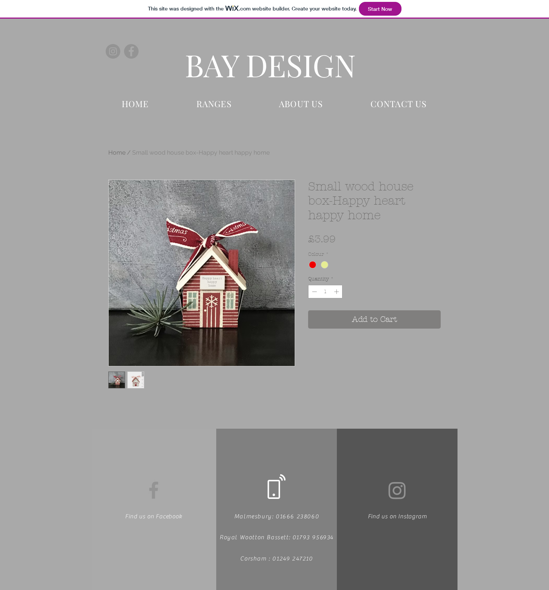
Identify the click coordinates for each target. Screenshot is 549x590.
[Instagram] (113, 51)
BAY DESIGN (270, 64)
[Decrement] (313, 291)
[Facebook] (131, 51)
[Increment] (337, 291)
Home (116, 152)
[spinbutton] (325, 291)
